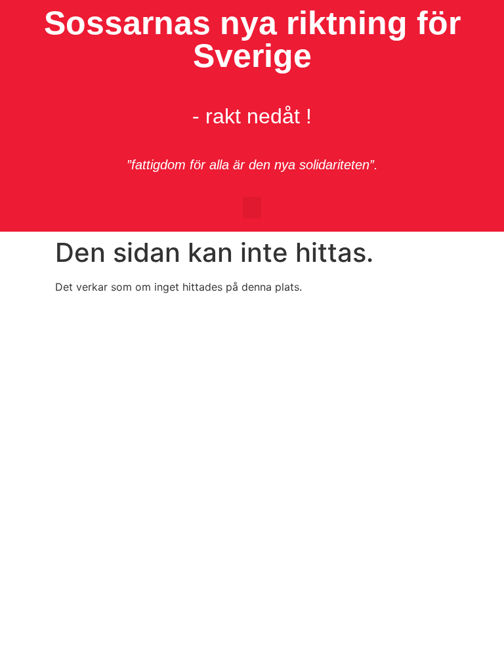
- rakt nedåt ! (252, 116)
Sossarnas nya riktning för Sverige (252, 39)
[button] (252, 208)
